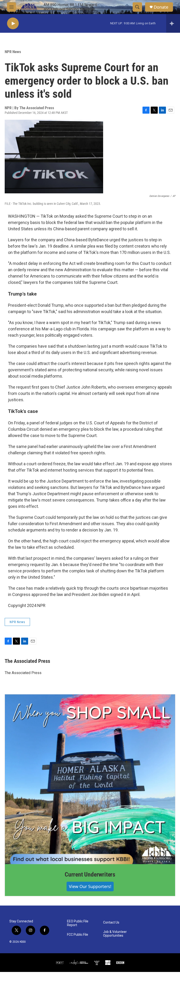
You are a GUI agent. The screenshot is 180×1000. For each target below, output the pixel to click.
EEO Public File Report (77, 923)
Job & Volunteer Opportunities (115, 933)
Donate (161, 7)
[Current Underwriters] (90, 779)
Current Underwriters (90, 874)
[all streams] (173, 23)
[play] (13, 23)
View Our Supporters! (90, 886)
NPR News (13, 51)
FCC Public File (77, 934)
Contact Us (111, 922)
